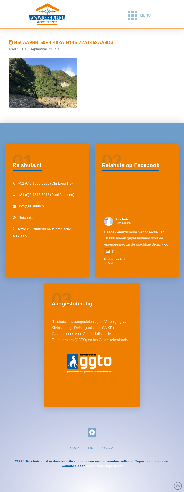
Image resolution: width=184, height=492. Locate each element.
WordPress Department (104, 466)
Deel (110, 263)
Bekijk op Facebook (115, 259)
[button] (139, 15)
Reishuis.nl (27, 218)
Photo (117, 252)
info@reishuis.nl (32, 206)
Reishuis (122, 219)
